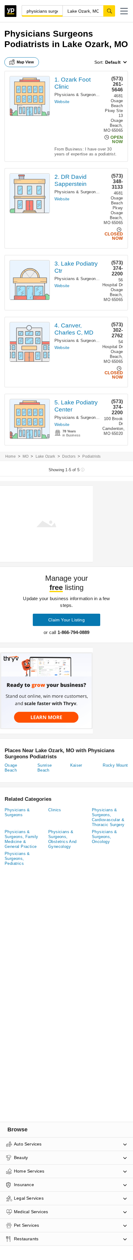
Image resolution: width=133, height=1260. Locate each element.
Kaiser (76, 765)
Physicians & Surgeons (17, 812)
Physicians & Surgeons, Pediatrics (17, 858)
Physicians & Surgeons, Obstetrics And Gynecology (62, 839)
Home (10, 456)
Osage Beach (11, 767)
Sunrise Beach (44, 767)
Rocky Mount (115, 765)
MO (25, 456)
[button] (124, 11)
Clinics (54, 810)
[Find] (109, 10)
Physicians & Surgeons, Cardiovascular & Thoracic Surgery (108, 817)
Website (61, 102)
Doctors (68, 456)
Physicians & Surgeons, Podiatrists (87, 94)
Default (113, 62)
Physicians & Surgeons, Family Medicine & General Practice (21, 839)
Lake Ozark (45, 456)
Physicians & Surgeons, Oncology (104, 836)
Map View (25, 62)
